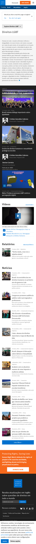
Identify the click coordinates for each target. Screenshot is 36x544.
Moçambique (17, 7)
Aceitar (5, 541)
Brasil (8, 7)
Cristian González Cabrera (18, 119)
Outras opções (15, 541)
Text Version (6, 516)
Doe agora (25, 3)
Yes (5, 18)
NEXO (11, 167)
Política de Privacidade (14, 513)
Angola (26, 7)
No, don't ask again (15, 18)
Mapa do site (25, 513)
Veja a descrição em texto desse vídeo (15, 226)
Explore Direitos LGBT (11, 26)
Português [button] (15, 3)
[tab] (18, 230)
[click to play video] (18, 216)
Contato (5, 513)
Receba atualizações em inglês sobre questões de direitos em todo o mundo (16, 495)
